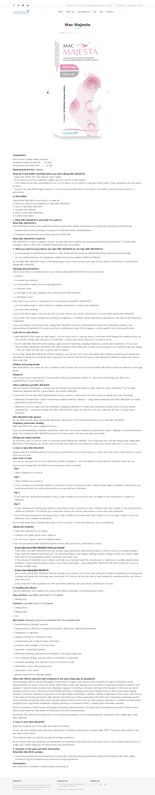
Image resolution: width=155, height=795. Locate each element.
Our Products (84, 12)
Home (60, 12)
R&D (101, 12)
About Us (70, 12)
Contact (110, 12)
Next (106, 91)
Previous (46, 91)
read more (38, 789)
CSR (94, 12)
